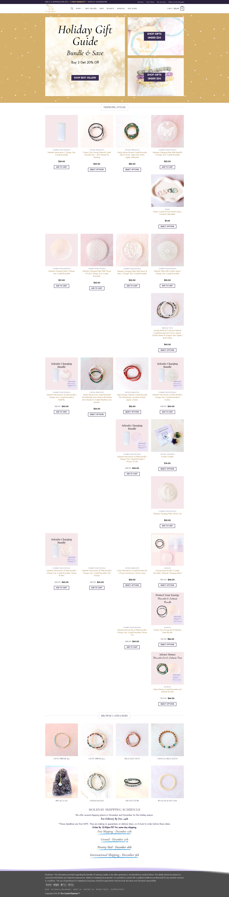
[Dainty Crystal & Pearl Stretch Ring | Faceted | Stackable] (167, 190)
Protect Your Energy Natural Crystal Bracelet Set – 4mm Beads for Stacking (97, 155)
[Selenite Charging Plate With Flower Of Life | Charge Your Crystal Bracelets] (97, 250)
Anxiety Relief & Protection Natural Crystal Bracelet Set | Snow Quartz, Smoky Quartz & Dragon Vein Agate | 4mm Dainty (167, 334)
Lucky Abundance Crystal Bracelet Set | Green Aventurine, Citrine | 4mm (132, 571)
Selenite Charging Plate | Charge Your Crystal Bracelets (62, 272)
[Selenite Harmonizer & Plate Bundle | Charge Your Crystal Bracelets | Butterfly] (61, 373)
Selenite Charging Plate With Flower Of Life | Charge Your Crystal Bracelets (97, 273)
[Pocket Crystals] (167, 435)
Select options (97, 170)
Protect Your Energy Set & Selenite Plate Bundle (167, 631)
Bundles (121, 8)
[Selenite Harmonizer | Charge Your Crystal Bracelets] (61, 131)
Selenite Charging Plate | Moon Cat (167, 513)
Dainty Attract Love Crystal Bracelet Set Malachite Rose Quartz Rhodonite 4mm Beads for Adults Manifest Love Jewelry (97, 398)
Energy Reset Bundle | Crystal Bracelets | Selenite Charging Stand (167, 571)
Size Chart (150, 2)
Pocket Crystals (167, 456)
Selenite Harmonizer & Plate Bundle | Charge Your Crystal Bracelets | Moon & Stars (62, 573)
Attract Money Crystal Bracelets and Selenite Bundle (167, 690)
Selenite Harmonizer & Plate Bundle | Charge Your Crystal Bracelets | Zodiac (167, 397)
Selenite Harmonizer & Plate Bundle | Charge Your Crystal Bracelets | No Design (97, 573)
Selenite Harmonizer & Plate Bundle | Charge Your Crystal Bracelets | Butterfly (61, 397)
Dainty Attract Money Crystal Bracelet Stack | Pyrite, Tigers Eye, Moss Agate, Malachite (132, 155)
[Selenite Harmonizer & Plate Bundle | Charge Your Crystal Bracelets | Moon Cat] (132, 608)
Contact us (88, 889)
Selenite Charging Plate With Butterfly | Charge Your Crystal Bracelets (167, 153)
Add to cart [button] (61, 167)
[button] (72, 8)
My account (161, 2)
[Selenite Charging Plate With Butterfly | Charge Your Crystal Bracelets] (167, 131)
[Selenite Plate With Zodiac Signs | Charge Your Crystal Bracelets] (167, 250)
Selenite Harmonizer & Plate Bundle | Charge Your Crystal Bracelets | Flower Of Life (132, 459)
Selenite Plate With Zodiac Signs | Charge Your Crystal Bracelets (167, 272)
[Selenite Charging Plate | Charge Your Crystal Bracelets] (61, 250)
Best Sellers (91, 8)
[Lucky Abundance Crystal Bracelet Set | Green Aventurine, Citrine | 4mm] (132, 549)
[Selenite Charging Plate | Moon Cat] (167, 492)
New (102, 8)
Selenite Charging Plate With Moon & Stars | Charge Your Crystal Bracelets (132, 272)
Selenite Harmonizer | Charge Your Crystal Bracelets (62, 153)
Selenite (110, 8)
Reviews (141, 2)
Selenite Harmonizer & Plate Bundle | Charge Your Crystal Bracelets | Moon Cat (132, 632)
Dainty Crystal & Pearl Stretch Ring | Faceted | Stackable (167, 212)
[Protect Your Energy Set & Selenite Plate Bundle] (167, 608)
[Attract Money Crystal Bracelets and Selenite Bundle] (167, 668)
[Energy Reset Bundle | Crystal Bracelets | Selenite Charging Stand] (167, 549)
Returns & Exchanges (176, 2)
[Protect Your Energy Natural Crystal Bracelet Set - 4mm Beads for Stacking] (97, 131)
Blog (47, 889)
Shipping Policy (118, 889)
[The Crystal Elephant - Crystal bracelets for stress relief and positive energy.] (56, 8)
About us (77, 889)
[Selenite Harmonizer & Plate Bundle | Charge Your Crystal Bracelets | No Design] (97, 549)
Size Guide (132, 8)
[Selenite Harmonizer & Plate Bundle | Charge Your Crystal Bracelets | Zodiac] (167, 373)
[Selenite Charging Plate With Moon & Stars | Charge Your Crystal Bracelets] (132, 250)
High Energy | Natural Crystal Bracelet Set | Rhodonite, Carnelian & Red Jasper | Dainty (132, 397)
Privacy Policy (102, 889)
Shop (78, 8)
